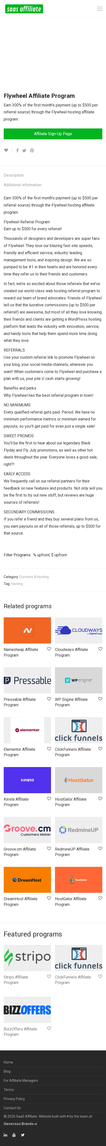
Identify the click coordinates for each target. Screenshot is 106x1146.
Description (14, 175)
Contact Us (12, 1108)
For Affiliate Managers (21, 1081)
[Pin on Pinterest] (32, 150)
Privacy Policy (14, 1099)
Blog (7, 1071)
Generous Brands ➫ (20, 1124)
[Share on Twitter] (24, 150)
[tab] (53, 175)
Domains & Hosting (34, 577)
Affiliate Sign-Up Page (53, 133)
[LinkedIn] (6, 1135)
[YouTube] (14, 1135)
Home (8, 1062)
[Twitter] (23, 1135)
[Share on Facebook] (17, 150)
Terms (9, 1090)
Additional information (22, 185)
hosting (17, 584)
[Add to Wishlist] (8, 150)
